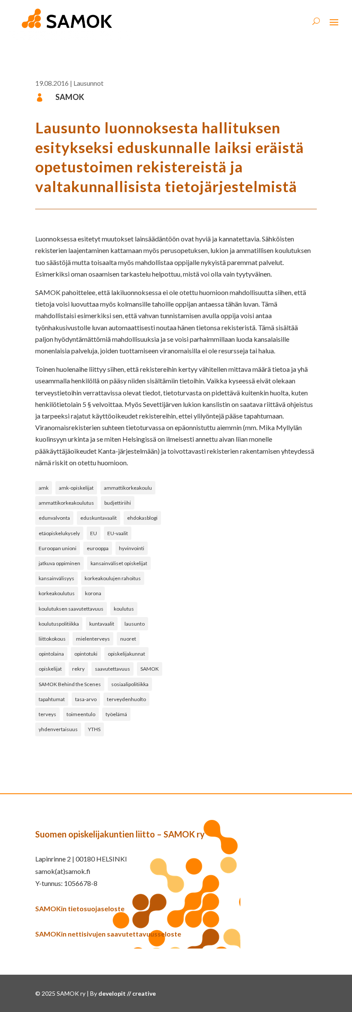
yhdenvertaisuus (58, 729)
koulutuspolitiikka (59, 623)
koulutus (124, 608)
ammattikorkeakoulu (128, 488)
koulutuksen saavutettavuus (71, 608)
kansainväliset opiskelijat (119, 563)
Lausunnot (88, 83)
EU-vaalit (117, 533)
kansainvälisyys (56, 578)
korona (93, 593)
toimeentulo (81, 714)
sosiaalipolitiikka (130, 684)
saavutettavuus (112, 669)
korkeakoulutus (57, 593)
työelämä (116, 714)
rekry (78, 669)
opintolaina (51, 654)
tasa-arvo (86, 699)
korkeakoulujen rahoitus (113, 578)
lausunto (134, 623)
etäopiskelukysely (59, 533)
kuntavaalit (101, 623)
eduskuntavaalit (98, 518)
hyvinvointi (131, 548)
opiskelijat (50, 669)
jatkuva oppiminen (59, 563)
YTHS (94, 729)
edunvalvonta (54, 518)
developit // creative (127, 993)
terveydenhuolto (126, 699)
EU (93, 533)
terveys (47, 714)
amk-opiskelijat (76, 488)
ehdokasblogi (142, 518)
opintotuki (85, 654)
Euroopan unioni (57, 548)
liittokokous (52, 639)
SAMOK (149, 669)
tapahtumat (52, 699)
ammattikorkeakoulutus (66, 503)
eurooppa (98, 548)
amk (44, 488)
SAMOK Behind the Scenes (70, 684)
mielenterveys (93, 639)
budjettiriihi (117, 503)
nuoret (128, 639)
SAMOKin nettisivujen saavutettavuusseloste (108, 934)
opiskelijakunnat (126, 654)
